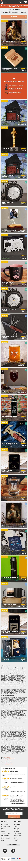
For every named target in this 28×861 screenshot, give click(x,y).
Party (16, 838)
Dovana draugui (6, 760)
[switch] (9, 859)
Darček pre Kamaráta (9, 759)
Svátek (16, 826)
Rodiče (3, 828)
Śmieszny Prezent (15, 12)
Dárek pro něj (5, 835)
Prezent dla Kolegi (7, 757)
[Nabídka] (10, 857)
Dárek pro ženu (5, 826)
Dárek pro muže (5, 838)
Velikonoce (17, 833)
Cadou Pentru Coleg (8, 764)
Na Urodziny (5, 12)
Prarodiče (4, 831)
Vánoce (16, 828)
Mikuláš (16, 831)
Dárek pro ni (4, 824)
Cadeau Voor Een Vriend (10, 763)
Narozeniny (17, 824)
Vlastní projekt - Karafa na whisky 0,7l (17, 791)
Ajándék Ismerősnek (8, 761)
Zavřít (26, 6)
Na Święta (23, 12)
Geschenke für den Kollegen (10, 758)
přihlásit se (14, 817)
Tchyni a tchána (6, 833)
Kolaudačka (17, 835)
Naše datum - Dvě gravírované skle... (18, 803)
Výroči (16, 840)
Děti (2, 840)
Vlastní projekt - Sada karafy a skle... (18, 782)
